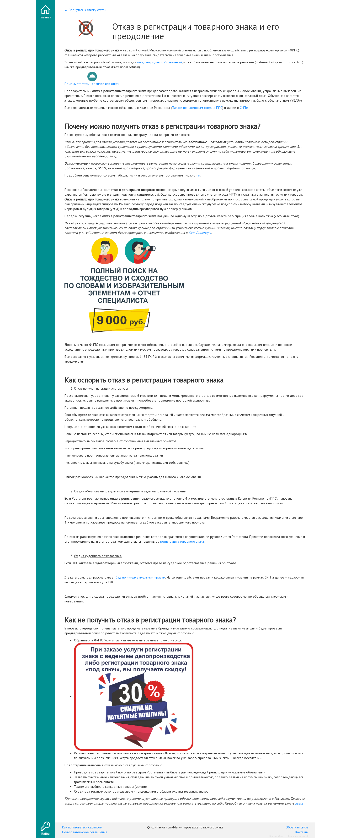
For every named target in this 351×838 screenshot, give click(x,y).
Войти (45, 834)
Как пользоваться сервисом (82, 827)
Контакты (301, 832)
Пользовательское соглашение (84, 832)
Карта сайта (276, 836)
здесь (299, 803)
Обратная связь (297, 827)
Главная (45, 17)
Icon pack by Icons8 (298, 836)
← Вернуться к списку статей (85, 10)
